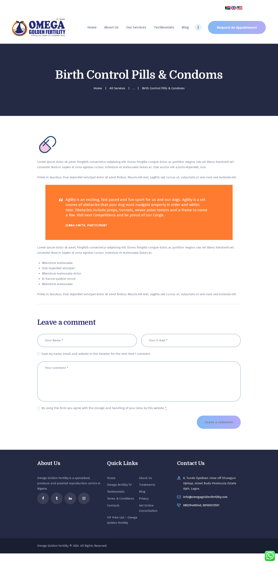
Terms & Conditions (120, 498)
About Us (145, 478)
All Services (117, 88)
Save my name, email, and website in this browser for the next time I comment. (96, 354)
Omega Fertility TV (119, 485)
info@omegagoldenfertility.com (205, 497)
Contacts (113, 505)
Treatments (147, 485)
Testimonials (115, 491)
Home (98, 88)
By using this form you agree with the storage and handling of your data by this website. (104, 408)
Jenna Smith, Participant (86, 225)
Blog (142, 491)
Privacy (144, 498)
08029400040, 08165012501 (201, 505)
